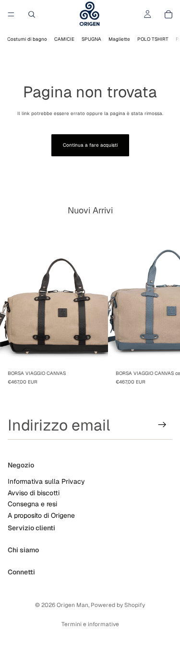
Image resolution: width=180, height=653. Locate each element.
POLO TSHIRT (152, 39)
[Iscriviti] (162, 425)
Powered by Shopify (118, 605)
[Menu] (11, 14)
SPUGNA (91, 39)
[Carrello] (168, 14)
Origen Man (72, 605)
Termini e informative (90, 624)
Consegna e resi (32, 504)
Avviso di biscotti (34, 492)
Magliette (119, 39)
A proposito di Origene (41, 515)
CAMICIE (64, 39)
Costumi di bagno (27, 39)
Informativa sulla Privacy (46, 481)
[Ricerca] (31, 14)
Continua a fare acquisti (90, 145)
